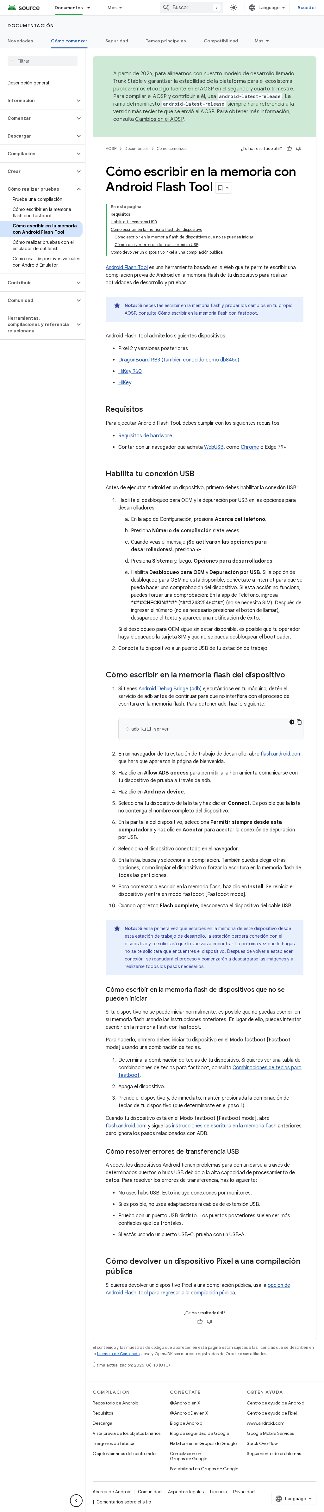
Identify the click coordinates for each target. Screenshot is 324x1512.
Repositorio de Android (116, 1403)
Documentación (31, 25)
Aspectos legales (186, 1491)
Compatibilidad (221, 41)
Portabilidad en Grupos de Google (204, 1469)
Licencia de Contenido (118, 1353)
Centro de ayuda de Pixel (272, 1413)
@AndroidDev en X (189, 1413)
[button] (37, 101)
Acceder (306, 7)
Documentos (69, 7)
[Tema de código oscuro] (292, 722)
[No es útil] (298, 148)
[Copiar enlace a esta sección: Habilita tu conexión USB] (200, 474)
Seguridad (116, 41)
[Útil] (289, 148)
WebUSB (214, 447)
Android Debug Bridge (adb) (170, 689)
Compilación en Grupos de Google (188, 1456)
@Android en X (185, 1403)
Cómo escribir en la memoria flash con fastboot (207, 313)
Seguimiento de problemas (274, 1453)
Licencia (218, 1491)
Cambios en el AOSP (159, 119)
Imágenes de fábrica (113, 1443)
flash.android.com (281, 754)
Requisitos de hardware (145, 436)
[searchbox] (43, 61)
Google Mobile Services (270, 1433)
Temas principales (166, 41)
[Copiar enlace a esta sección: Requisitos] (149, 410)
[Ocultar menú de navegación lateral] (76, 1500)
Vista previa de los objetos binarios (126, 1433)
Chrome (250, 447)
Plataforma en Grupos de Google (203, 1443)
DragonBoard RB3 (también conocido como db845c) (178, 360)
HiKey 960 (130, 371)
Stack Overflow (262, 1443)
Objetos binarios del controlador (125, 1453)
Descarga (102, 1423)
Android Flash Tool (127, 267)
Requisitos (103, 1413)
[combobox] (191, 7)
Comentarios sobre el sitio (124, 1501)
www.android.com (265, 1423)
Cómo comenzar (69, 41)
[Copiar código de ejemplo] (299, 722)
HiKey (124, 383)
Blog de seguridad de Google (199, 1433)
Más (112, 7)
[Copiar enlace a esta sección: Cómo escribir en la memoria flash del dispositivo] (291, 675)
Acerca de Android (112, 1491)
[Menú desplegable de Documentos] (91, 7)
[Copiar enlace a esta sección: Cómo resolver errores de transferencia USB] (245, 1152)
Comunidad (150, 1491)
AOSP (111, 148)
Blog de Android (186, 1423)
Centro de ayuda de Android (275, 1403)
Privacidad (244, 1491)
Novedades (20, 41)
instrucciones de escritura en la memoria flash (224, 1126)
